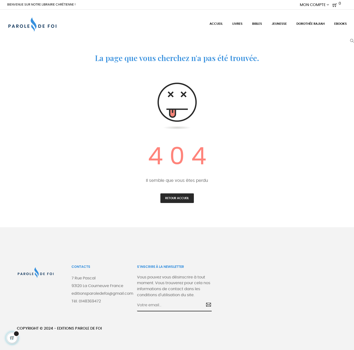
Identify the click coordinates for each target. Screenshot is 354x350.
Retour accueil (177, 198)
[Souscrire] (207, 305)
